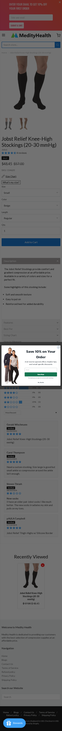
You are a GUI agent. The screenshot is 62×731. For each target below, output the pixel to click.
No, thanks (41, 382)
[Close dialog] (58, 347)
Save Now (41, 374)
